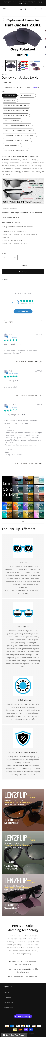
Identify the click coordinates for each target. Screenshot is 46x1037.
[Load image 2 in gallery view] (23, 65)
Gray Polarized (9, 96)
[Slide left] (2, 66)
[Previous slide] (18, 521)
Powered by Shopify (28, 1033)
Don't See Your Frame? (15, 1035)
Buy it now (23, 272)
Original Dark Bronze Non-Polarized (17, 130)
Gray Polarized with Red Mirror (15, 115)
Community (8, 1007)
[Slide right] (43, 66)
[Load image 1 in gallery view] (10, 65)
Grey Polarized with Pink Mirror (16, 150)
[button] (4, 9)
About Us (7, 997)
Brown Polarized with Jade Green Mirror (19, 135)
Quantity (4, 253)
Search (6, 992)
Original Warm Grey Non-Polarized (17, 125)
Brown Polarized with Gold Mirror (17, 140)
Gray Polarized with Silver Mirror (16, 105)
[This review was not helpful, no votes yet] (40, 362)
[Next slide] (27, 521)
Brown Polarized (27, 96)
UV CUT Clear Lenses (12, 120)
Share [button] (6, 280)
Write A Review (23, 311)
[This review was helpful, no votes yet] (36, 362)
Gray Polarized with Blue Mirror (16, 110)
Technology (8, 1002)
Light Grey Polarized (12, 145)
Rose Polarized (9, 100)
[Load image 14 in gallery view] (34, 65)
